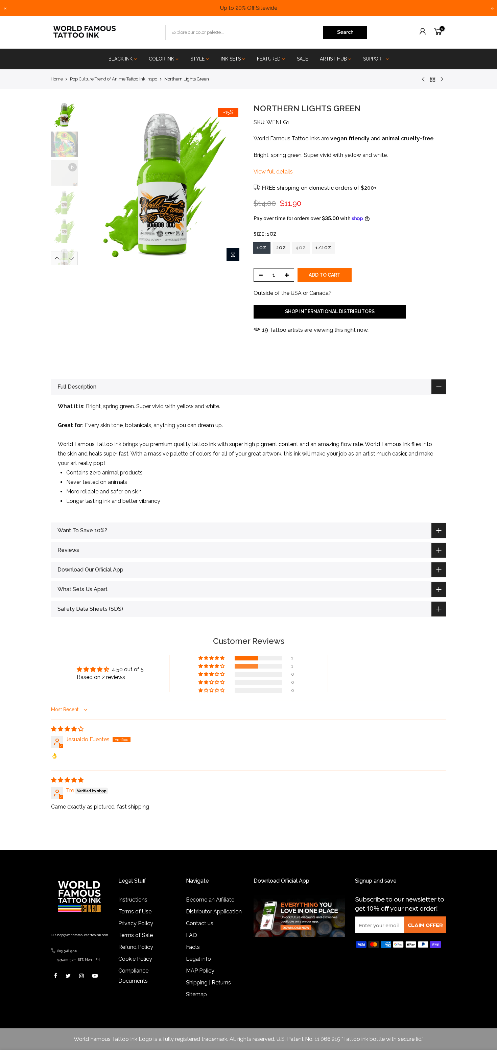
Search (345, 32)
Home (57, 78)
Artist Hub (333, 59)
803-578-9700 (67, 951)
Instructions (132, 899)
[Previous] (93, 184)
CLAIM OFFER (425, 924)
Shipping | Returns (208, 982)
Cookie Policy (135, 959)
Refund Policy (135, 947)
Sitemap (196, 994)
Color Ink (161, 59)
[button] (212, 658)
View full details (273, 171)
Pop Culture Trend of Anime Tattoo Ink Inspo (113, 78)
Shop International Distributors (330, 311)
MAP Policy (200, 970)
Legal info (198, 959)
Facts (193, 947)
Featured (269, 59)
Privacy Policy (135, 923)
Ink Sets (231, 59)
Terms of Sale (135, 935)
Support (373, 59)
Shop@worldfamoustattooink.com (81, 935)
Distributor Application (214, 911)
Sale (302, 59)
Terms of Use (134, 911)
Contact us (199, 923)
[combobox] (244, 32)
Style (197, 59)
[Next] (231, 184)
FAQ (191, 935)
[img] (67, 729)
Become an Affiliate (210, 899)
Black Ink (121, 59)
